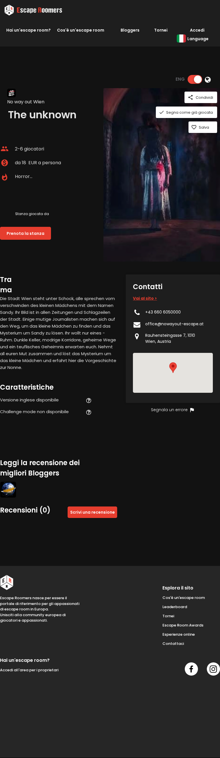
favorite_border (194, 127)
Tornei (161, 30)
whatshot (5, 177)
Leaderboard (174, 607)
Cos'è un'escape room (80, 30)
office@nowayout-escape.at (174, 324)
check (161, 112)
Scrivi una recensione (92, 512)
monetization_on (5, 163)
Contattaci (173, 643)
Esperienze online (178, 634)
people (5, 149)
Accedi (197, 30)
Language (198, 39)
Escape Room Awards (182, 625)
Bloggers (130, 30)
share (190, 97)
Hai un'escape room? (28, 30)
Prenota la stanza (25, 233)
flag (192, 410)
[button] (173, 367)
